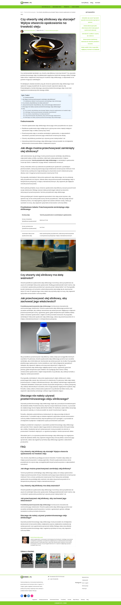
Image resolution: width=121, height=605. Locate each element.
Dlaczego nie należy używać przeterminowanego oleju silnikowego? (42, 107)
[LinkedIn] (28, 596)
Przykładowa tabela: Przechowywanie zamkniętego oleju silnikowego (43, 101)
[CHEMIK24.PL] (26, 2)
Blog (91, 2)
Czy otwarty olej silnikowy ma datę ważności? (36, 103)
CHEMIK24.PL (58, 603)
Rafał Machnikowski (29, 30)
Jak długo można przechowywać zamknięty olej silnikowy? (38, 99)
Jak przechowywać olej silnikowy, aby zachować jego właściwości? (42, 105)
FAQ (24, 108)
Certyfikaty (84, 2)
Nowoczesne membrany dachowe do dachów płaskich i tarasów (90, 41)
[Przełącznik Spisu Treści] (69, 95)
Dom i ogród (75, 7)
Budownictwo (85, 577)
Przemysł (84, 588)
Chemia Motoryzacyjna (30, 12)
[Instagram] (32, 596)
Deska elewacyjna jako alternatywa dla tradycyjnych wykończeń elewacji (90, 28)
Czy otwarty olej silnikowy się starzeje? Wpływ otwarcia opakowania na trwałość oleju (48, 110)
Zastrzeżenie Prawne (54, 599)
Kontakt (97, 2)
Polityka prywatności (43, 599)
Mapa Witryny (76, 599)
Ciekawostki (85, 580)
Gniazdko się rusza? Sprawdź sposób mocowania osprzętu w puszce (90, 20)
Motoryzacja (85, 585)
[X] (25, 596)
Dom (22, 12)
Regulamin (34, 599)
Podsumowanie (29, 97)
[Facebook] (22, 596)
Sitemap (83, 599)
